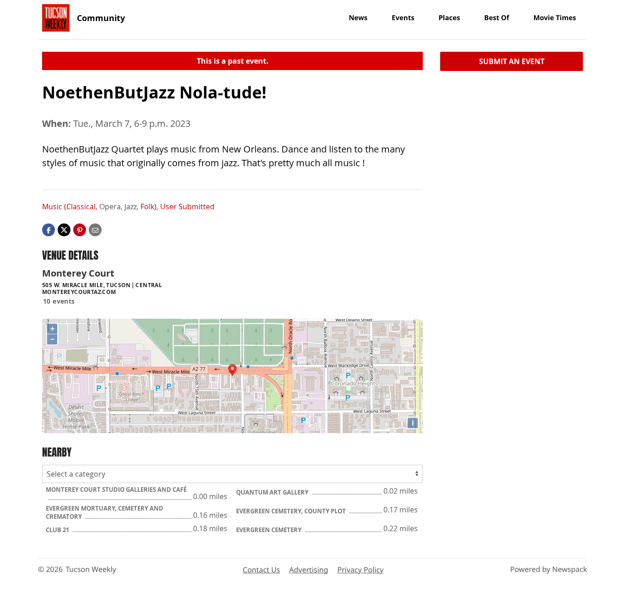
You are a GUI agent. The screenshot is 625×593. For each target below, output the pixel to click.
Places (449, 17)
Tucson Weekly (90, 569)
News (358, 17)
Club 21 (58, 530)
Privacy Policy (360, 570)
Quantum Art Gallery (273, 492)
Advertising (308, 570)
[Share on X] (64, 229)
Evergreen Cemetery (269, 530)
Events (403, 17)
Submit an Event (511, 61)
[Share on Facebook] (48, 229)
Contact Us (261, 570)
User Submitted (187, 206)
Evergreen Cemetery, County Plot (291, 511)
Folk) (148, 206)
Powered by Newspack (548, 569)
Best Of (496, 17)
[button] (79, 229)
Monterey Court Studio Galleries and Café (116, 489)
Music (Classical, (69, 206)
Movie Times (554, 17)
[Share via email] (95, 229)
